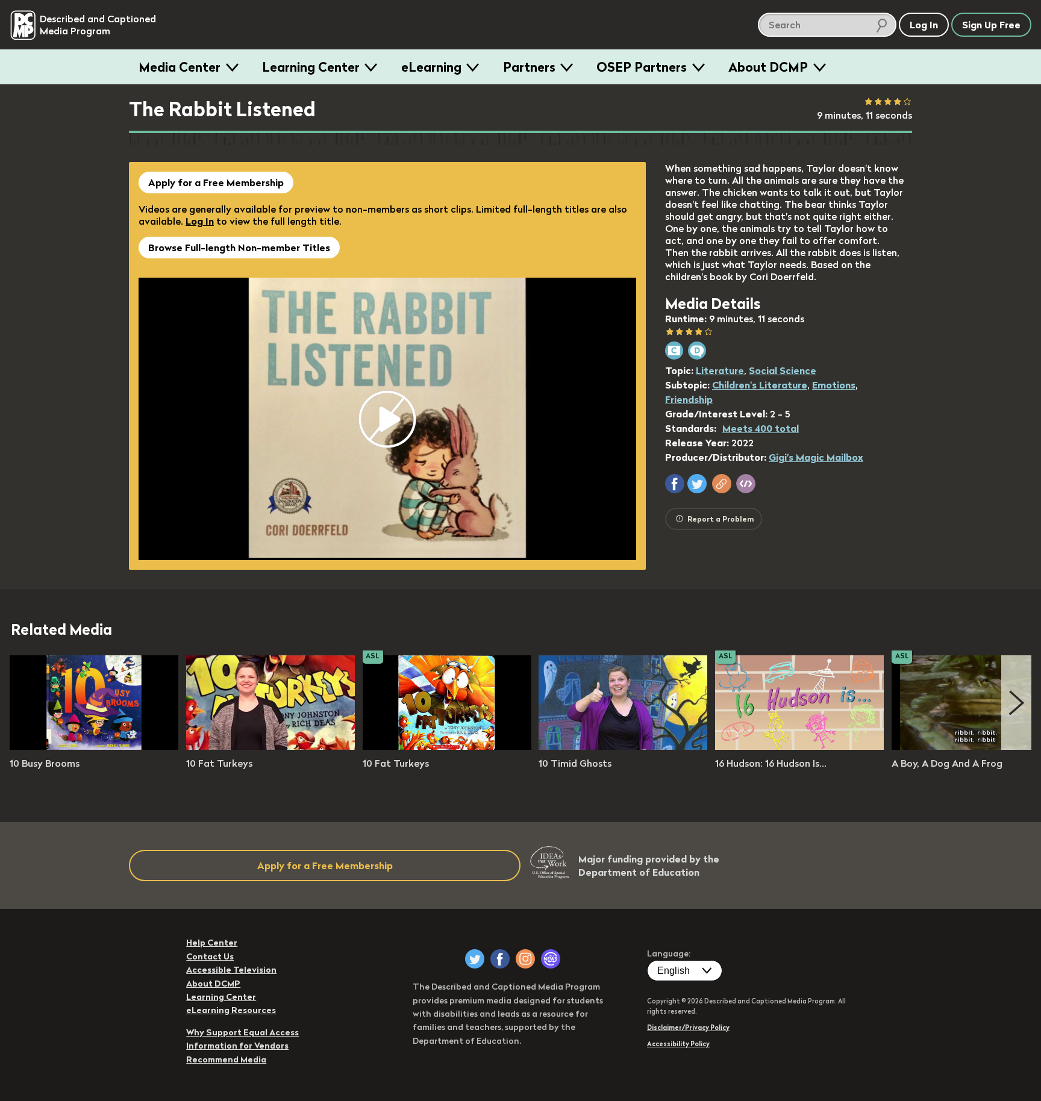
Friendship (689, 399)
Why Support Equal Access (242, 1032)
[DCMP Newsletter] (550, 958)
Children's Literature (759, 385)
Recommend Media (226, 1059)
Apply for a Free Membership (216, 182)
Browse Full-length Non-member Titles (239, 248)
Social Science (782, 370)
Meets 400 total (760, 428)
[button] (674, 483)
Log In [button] (924, 25)
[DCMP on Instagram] (525, 958)
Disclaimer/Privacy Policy (688, 1027)
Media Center (179, 67)
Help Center (211, 942)
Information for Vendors (237, 1045)
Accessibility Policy (678, 1044)
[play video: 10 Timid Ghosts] (623, 746)
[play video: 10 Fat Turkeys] (270, 746)
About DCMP (768, 67)
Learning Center (311, 67)
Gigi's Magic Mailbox (816, 457)
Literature (720, 370)
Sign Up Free (991, 25)
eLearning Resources (231, 1010)
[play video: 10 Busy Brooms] (94, 746)
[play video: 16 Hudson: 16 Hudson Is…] (799, 746)
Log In (200, 221)
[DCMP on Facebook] (500, 958)
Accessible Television (231, 969)
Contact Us (210, 956)
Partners (529, 67)
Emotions (833, 385)
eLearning (431, 67)
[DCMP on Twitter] (474, 958)
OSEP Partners (641, 67)
